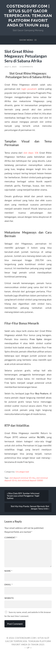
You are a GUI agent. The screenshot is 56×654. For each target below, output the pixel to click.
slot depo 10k (30, 152)
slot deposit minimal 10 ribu (22, 478)
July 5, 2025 (10, 67)
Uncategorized (22, 472)
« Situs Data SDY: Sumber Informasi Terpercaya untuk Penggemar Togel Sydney (23, 495)
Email (8, 584)
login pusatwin (29, 88)
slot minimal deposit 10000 (30, 480)
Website (9, 598)
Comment (10, 537)
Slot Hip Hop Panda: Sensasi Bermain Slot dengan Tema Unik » (30, 507)
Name (8, 571)
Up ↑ (29, 647)
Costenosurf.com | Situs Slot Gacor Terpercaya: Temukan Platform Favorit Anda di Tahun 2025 (28, 15)
